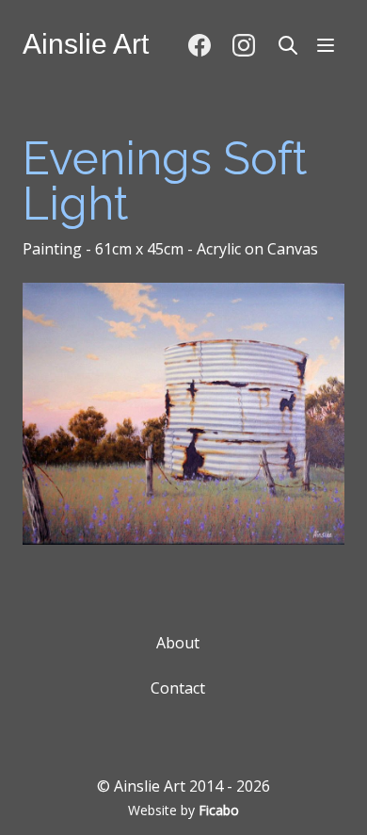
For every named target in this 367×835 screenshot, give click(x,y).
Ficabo (219, 810)
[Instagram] (243, 45)
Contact (178, 688)
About (177, 642)
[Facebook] (199, 45)
